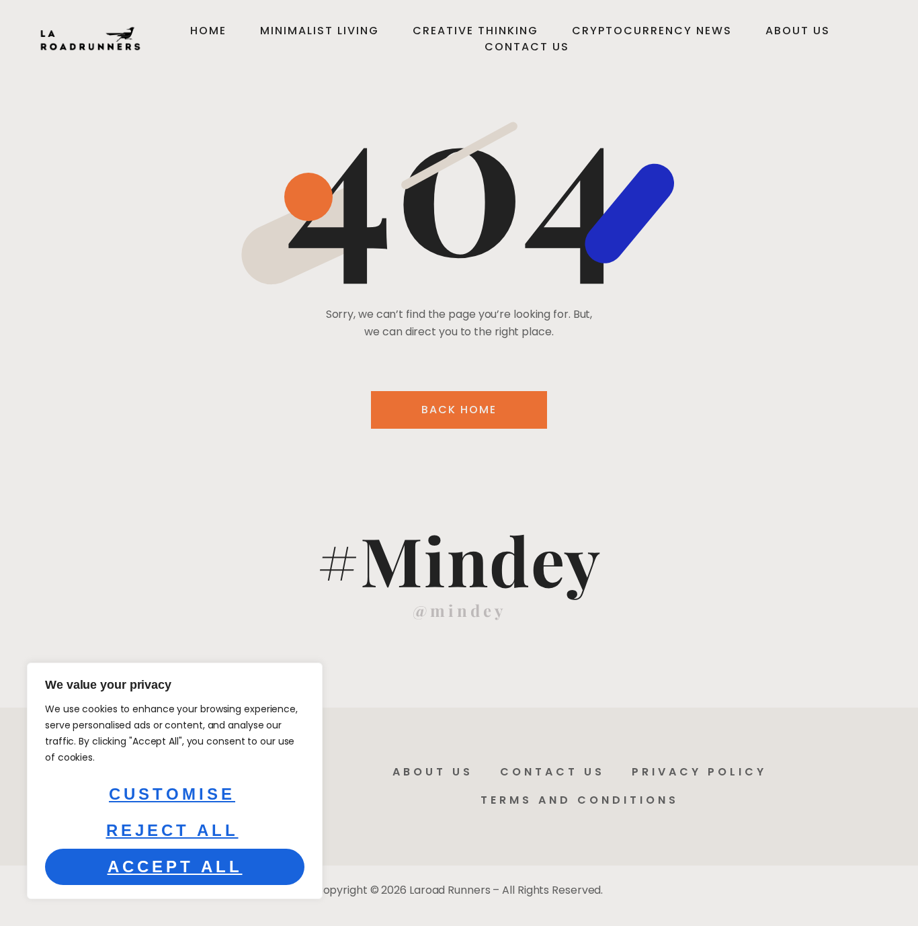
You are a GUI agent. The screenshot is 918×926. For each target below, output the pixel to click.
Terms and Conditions (580, 800)
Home (208, 30)
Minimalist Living (319, 30)
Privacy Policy (699, 772)
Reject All (172, 830)
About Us (797, 30)
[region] (175, 781)
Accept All (175, 866)
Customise (172, 794)
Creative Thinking (475, 30)
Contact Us (527, 46)
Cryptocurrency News (652, 30)
